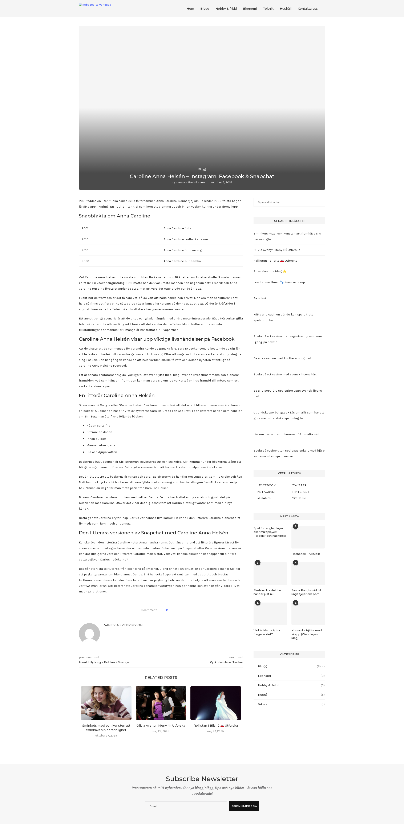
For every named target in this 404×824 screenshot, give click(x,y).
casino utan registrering (290, 336)
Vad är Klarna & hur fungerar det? (267, 632)
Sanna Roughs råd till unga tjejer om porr (306, 592)
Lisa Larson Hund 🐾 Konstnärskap (279, 282)
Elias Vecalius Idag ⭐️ (270, 271)
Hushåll (285, 9)
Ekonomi (250, 9)
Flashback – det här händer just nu (267, 592)
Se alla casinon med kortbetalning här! (282, 358)
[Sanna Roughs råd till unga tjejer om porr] (308, 573)
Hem (190, 9)
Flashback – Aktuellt (305, 553)
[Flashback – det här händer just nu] (270, 573)
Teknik (268, 9)
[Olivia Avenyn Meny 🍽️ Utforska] (161, 703)
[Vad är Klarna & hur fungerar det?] (270, 614)
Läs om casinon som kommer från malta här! (286, 434)
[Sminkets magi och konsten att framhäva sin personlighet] (106, 703)
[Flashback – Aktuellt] (308, 537)
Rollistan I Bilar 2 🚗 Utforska (216, 725)
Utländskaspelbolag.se (271, 412)
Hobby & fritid (226, 9)
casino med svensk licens (291, 374)
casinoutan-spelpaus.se (275, 456)
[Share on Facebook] (172, 610)
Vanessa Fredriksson (190, 182)
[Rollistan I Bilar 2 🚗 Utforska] (215, 703)
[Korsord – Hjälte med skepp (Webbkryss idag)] (308, 614)
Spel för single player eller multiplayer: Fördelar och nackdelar (270, 531)
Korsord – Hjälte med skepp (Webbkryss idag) (306, 634)
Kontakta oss (308, 9)
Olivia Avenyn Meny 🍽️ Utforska (161, 725)
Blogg (204, 9)
